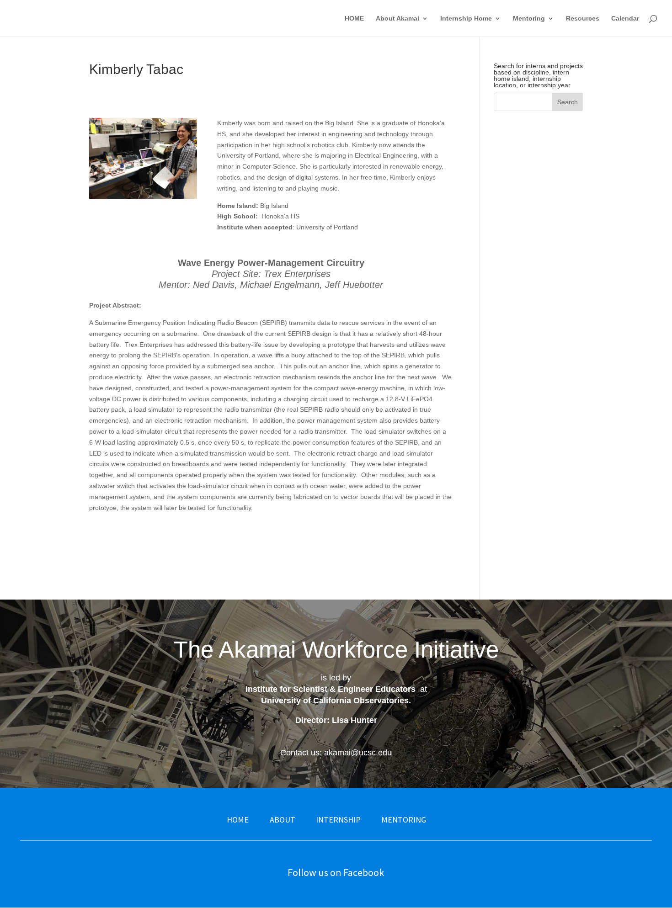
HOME (354, 18)
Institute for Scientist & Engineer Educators (330, 689)
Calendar (625, 18)
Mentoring (529, 18)
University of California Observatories (335, 700)
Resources (582, 18)
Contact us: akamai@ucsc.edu (336, 752)
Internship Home (466, 18)
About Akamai (397, 18)
